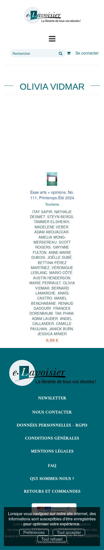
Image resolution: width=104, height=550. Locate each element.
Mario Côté (60, 272)
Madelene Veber (51, 226)
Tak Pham (64, 313)
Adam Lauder (45, 318)
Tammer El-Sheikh (51, 221)
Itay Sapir (42, 211)
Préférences (34, 532)
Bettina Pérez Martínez (49, 265)
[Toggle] (52, 38)
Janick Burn (61, 328)
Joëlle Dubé (59, 257)
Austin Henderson (51, 277)
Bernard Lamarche (52, 290)
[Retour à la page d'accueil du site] (52, 15)
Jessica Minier (52, 333)
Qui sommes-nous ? (52, 479)
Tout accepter (69, 532)
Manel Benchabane (49, 300)
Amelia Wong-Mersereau (50, 239)
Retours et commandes (52, 491)
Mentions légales (52, 451)
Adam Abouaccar (51, 231)
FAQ (52, 466)
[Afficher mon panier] (68, 53)
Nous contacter (52, 412)
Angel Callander (52, 321)
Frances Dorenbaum (49, 311)
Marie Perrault (45, 282)
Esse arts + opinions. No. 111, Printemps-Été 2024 (52, 194)
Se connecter (87, 53)
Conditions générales (52, 438)
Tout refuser (52, 539)
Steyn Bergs (60, 216)
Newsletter (52, 398)
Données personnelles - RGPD (52, 425)
